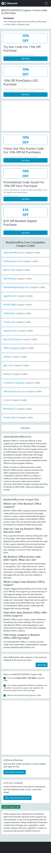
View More (25, 428)
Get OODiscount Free (14, 772)
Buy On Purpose (20, 339)
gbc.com (16, 365)
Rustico (15, 374)
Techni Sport (18, 417)
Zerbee (15, 356)
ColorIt (15, 400)
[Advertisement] (25, 115)
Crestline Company (21, 382)
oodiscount (9, 3)
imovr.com (17, 322)
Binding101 (17, 408)
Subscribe (41, 665)
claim (20, 828)
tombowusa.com (20, 261)
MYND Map (17, 304)
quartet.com (18, 330)
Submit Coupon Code (10, 807)
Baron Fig (16, 269)
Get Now (25, 58)
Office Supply (18, 348)
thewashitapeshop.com (24, 287)
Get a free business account (17, 797)
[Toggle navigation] (46, 3)
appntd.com (18, 295)
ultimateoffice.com (21, 252)
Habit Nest (17, 313)
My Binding (17, 278)
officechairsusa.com (22, 391)
